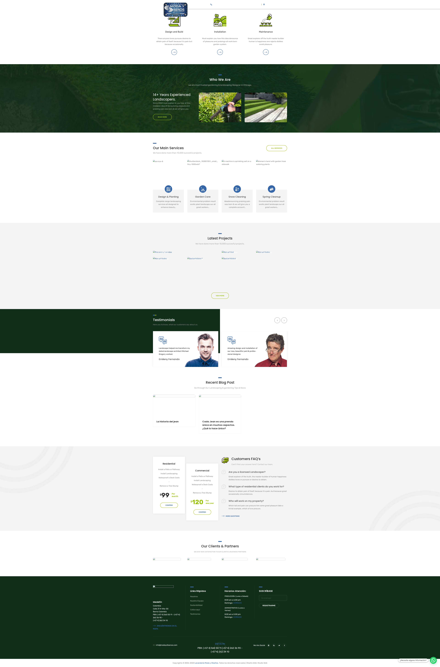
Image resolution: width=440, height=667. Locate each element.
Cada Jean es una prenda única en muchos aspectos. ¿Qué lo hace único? (218, 425)
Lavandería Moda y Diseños (206, 663)
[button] (433, 660)
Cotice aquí (195, 610)
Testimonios (195, 614)
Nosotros (194, 596)
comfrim (169, 505)
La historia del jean (168, 421)
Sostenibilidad (196, 605)
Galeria (244, 14)
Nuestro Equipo (197, 601)
